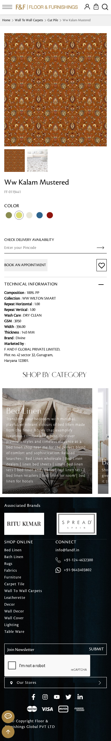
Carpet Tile (14, 584)
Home (6, 20)
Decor (9, 605)
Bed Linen (13, 550)
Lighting (11, 625)
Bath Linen (13, 557)
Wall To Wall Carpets (29, 20)
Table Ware (14, 632)
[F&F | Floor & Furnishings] (47, 7)
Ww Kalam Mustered (77, 20)
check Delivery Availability (29, 240)
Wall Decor (14, 611)
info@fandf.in (67, 550)
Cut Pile (53, 20)
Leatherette (14, 598)
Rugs (8, 564)
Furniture (12, 577)
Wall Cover (14, 618)
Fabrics (10, 571)
